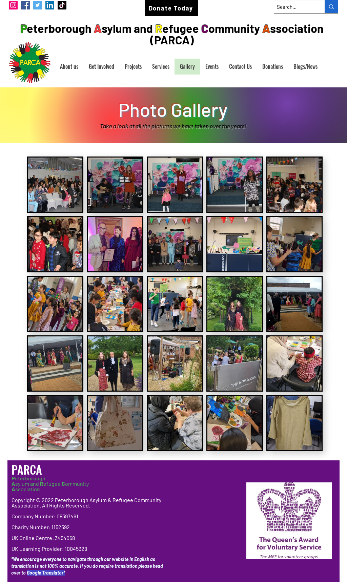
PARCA (28, 469)
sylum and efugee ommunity (50, 483)
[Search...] (331, 6)
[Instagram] (13, 5)
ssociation (26, 489)
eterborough (28, 478)
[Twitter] (37, 5)
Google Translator (45, 573)
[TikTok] (62, 5)
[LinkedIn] (49, 5)
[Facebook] (25, 5)
